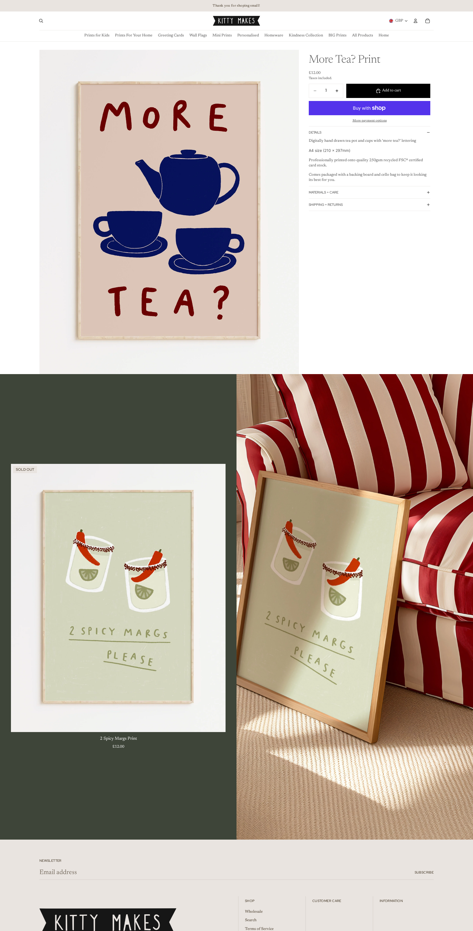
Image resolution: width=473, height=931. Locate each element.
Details (315, 132)
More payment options (370, 120)
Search (250, 921)
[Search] (41, 21)
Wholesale (254, 912)
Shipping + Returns (326, 204)
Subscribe (424, 872)
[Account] (415, 21)
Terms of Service (259, 929)
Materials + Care (323, 192)
